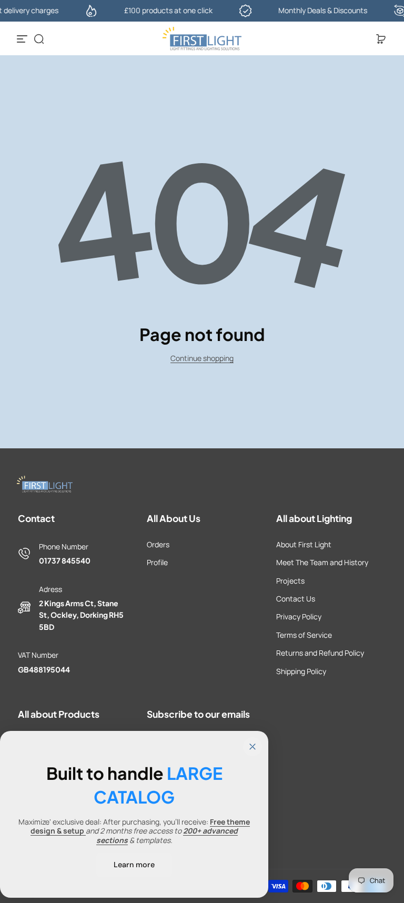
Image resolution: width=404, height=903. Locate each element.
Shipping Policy (301, 671)
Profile (157, 562)
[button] (39, 39)
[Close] (252, 746)
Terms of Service (304, 635)
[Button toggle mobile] (23, 39)
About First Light (303, 544)
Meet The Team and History (322, 562)
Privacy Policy (298, 616)
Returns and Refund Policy (320, 653)
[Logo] (202, 39)
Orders (158, 544)
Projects (290, 581)
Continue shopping (202, 358)
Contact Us (295, 599)
